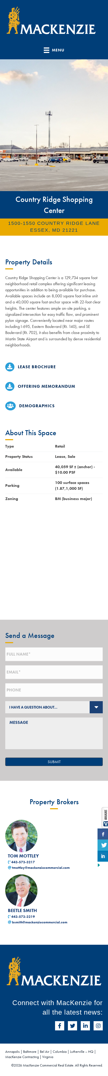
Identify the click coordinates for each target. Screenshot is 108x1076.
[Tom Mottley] (21, 835)
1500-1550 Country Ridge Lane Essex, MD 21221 (54, 227)
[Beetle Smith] (21, 890)
